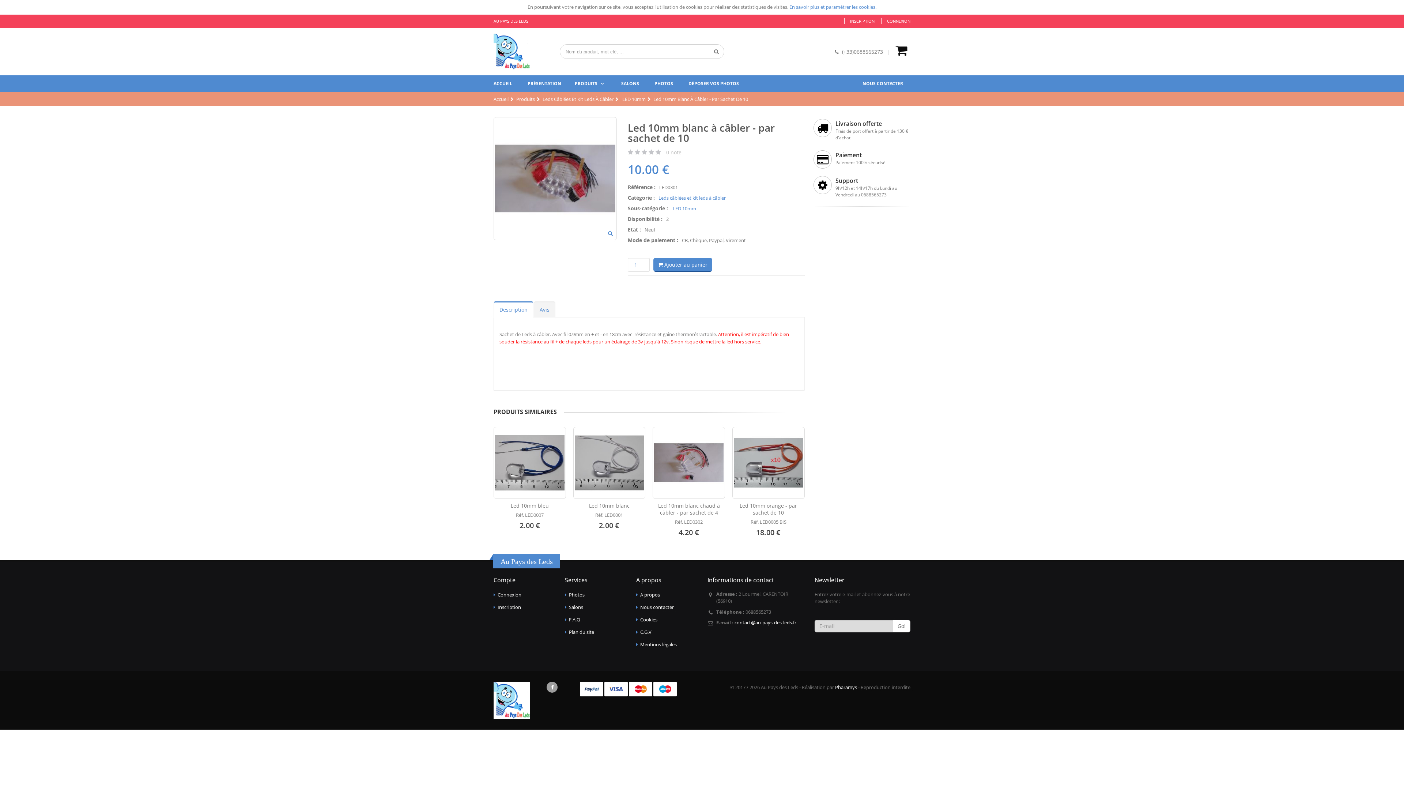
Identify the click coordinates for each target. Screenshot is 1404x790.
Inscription (862, 21)
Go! (902, 625)
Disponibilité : (645, 218)
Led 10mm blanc (609, 505)
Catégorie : (641, 197)
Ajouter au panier (685, 264)
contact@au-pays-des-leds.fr (765, 622)
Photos (663, 83)
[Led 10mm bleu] (530, 463)
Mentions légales (658, 644)
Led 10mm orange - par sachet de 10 (768, 509)
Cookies (648, 619)
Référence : (642, 187)
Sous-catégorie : (648, 208)
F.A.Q (574, 619)
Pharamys (846, 687)
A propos (650, 594)
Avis (545, 309)
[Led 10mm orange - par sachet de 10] (768, 463)
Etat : (634, 229)
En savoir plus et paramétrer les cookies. (832, 7)
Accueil (503, 83)
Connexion (898, 21)
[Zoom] (610, 234)
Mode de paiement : (653, 240)
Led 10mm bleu (530, 505)
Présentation (544, 83)
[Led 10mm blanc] (609, 463)
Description (513, 309)
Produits (586, 83)
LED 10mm (684, 208)
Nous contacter (883, 83)
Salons (630, 83)
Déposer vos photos (713, 83)
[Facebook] (552, 687)
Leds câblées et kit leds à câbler (692, 198)
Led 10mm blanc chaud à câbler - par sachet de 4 (689, 509)
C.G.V (646, 632)
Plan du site (581, 632)
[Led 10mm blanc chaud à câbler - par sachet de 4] (689, 463)
